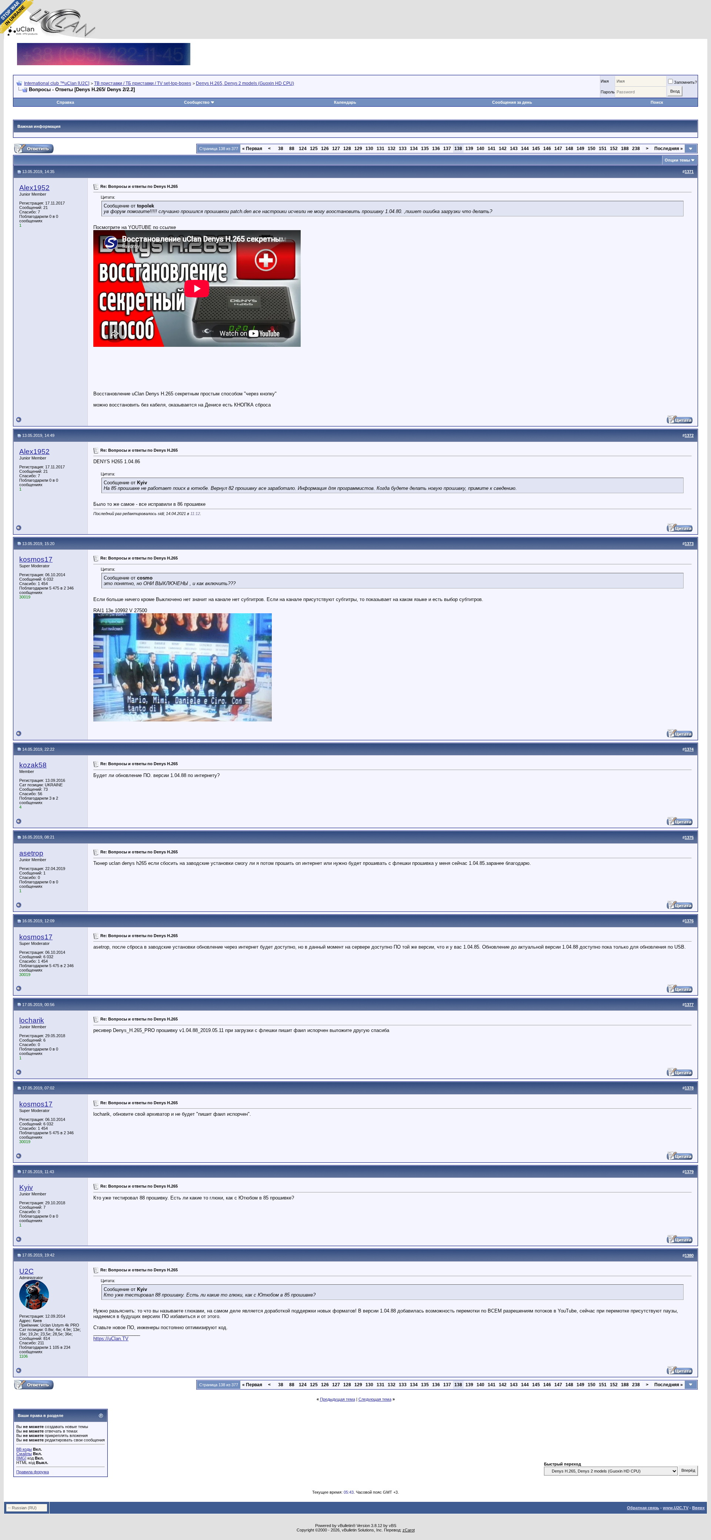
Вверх (698, 1508)
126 (325, 148)
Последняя (668, 148)
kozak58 (33, 765)
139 (469, 148)
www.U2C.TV (675, 1508)
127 (336, 148)
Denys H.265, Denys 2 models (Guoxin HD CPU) (245, 83)
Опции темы (677, 160)
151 (603, 148)
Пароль (608, 92)
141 (491, 148)
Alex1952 (34, 188)
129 (358, 148)
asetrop (31, 853)
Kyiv (26, 1187)
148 (569, 148)
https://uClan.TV (110, 1338)
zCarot (409, 1530)
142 (503, 148)
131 (380, 148)
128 (347, 148)
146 (547, 148)
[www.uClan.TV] (103, 46)
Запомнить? (685, 82)
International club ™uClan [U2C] (56, 83)
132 (391, 148)
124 (303, 148)
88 (291, 148)
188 (625, 148)
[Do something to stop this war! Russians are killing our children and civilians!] (16, 16)
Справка (65, 102)
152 (614, 148)
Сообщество (197, 102)
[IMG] (21, 1458)
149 (580, 148)
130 (369, 148)
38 (280, 148)
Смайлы (24, 1453)
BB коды (24, 1449)
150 (591, 148)
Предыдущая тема (337, 1399)
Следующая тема (374, 1399)
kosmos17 (36, 559)
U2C (26, 1271)
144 (525, 148)
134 (414, 148)
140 (480, 148)
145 (536, 148)
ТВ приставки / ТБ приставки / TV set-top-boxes (142, 83)
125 (314, 148)
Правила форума (32, 1472)
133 (403, 148)
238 (636, 148)
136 (436, 148)
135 (425, 148)
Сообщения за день (512, 102)
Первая (252, 148)
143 (514, 148)
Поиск (657, 102)
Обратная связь (643, 1508)
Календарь (345, 102)
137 (447, 148)
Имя (605, 81)
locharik (31, 1020)
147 (558, 148)
